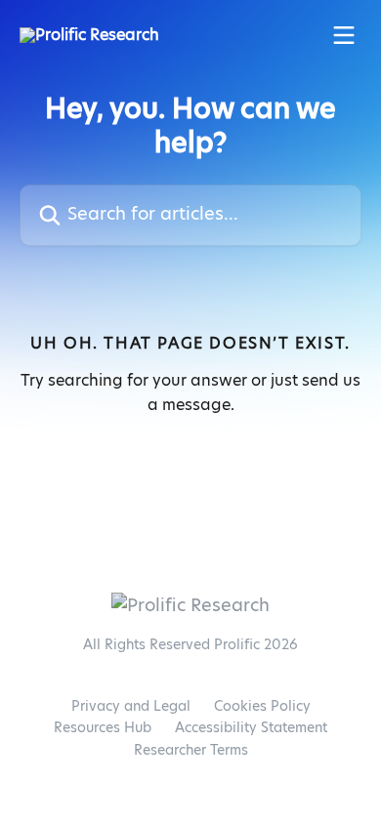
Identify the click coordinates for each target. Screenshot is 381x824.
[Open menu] (343, 35)
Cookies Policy (262, 707)
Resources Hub (102, 728)
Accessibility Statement (251, 728)
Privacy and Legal (130, 707)
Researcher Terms (191, 751)
